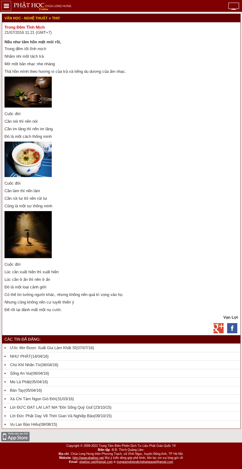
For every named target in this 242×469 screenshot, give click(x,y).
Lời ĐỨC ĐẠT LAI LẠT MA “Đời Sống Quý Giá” (52, 407)
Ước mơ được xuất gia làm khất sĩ (43, 348)
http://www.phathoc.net (88, 458)
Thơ (56, 18)
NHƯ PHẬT (20, 356)
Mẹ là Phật (20, 382)
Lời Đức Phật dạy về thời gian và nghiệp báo (52, 416)
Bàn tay (17, 390)
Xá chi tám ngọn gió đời (33, 399)
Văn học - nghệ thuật (26, 18)
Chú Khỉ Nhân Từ (25, 365)
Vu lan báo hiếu (24, 424)
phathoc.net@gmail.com (96, 462)
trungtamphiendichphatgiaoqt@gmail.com (145, 462)
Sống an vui (20, 373)
